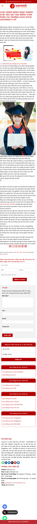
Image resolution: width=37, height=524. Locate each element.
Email (4, 318)
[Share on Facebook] (13, 246)
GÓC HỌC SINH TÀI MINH (21, 252)
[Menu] (2, 6)
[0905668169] (5, 514)
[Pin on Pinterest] (22, 246)
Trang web (5, 326)
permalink (4, 254)
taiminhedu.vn (9, 483)
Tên (3, 310)
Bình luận (5, 296)
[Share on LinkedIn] (25, 246)
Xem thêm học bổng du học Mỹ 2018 (15, 64)
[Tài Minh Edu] (18, 6)
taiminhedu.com (20, 483)
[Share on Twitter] (16, 246)
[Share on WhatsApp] (10, 246)
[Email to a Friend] (19, 246)
